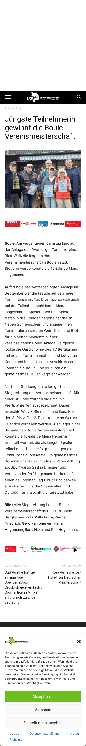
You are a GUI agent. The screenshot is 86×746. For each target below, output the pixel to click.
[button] (78, 641)
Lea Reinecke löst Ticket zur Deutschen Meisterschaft (64, 577)
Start (8, 108)
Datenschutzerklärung (44, 733)
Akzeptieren (43, 696)
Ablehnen (43, 709)
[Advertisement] (43, 45)
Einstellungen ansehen (43, 722)
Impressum (74, 733)
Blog (19, 108)
